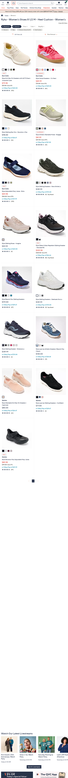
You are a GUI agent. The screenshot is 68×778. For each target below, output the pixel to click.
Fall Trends (24, 8)
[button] (2, 4)
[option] (34, 11)
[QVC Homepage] (2, 16)
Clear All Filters (62, 23)
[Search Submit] (52, 3)
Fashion (61, 8)
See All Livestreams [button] (34, 767)
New (17, 8)
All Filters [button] (18, 34)
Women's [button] (5, 29)
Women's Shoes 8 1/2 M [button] (25, 29)
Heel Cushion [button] (38, 29)
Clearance (46, 8)
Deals (3, 8)
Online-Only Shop (35, 8)
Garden (54, 8)
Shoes (6, 15)
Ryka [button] (13, 29)
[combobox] (34, 3)
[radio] (3, 70)
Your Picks (10, 8)
